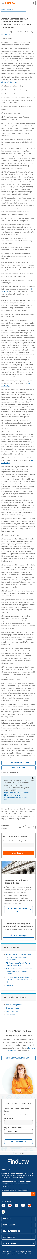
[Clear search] (30, 1131)
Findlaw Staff (6, 34)
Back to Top (19, 1153)
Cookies (27, 1254)
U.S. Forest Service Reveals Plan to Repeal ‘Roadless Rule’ (18, 964)
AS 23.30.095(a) (6, 82)
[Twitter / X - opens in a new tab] (16, 1205)
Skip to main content (18, 2)
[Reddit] (29, 1205)
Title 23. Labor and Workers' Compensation (13, 11)
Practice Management (14, 1005)
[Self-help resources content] (33, 1231)
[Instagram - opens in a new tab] (23, 1205)
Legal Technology (12, 1011)
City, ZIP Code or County (13, 1128)
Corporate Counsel (12, 1008)
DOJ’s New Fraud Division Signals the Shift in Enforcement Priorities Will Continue (19, 971)
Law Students (10, 1015)
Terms (3, 1254)
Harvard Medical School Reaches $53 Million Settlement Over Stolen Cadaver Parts (19, 957)
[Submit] (33, 1194)
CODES (3, 9)
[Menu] (3, 3)
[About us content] (33, 1219)
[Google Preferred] (3, 1212)
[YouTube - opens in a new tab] (10, 1205)
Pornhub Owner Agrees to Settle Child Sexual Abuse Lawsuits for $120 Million (19, 979)
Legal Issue (8, 1118)
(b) (15, 82)
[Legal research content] (33, 1237)
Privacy (10, 1254)
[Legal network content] (33, 1243)
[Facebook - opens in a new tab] (3, 1205)
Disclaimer (19, 1254)
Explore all (9, 985)
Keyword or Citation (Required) (14, 841)
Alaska (9, 9)
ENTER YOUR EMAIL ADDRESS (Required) (15, 1190)
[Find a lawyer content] (33, 1225)
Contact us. (20, 1177)
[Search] (33, 3)
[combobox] (18, 1122)
